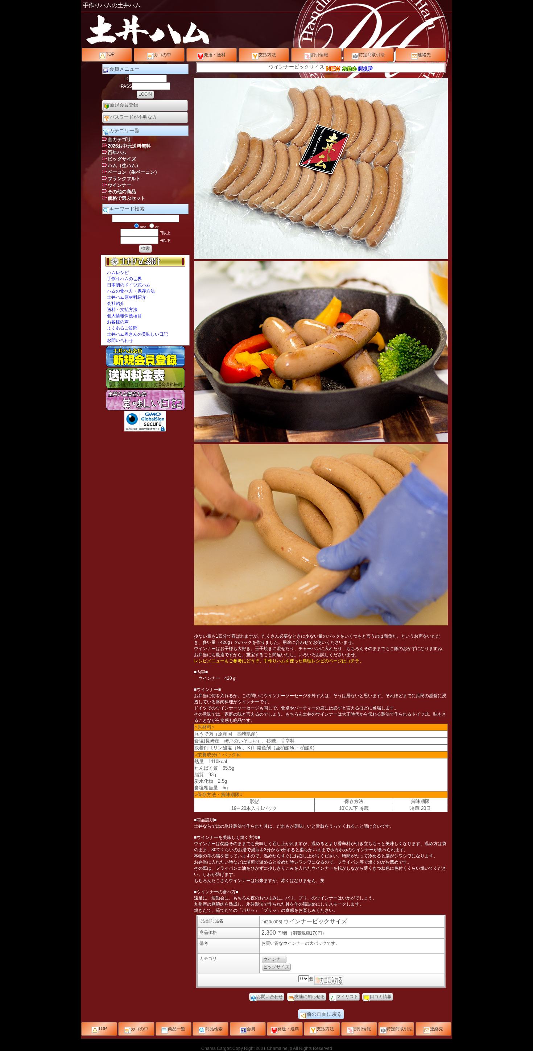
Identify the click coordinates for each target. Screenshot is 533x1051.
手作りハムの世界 (124, 278)
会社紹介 (115, 303)
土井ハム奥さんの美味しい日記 (137, 334)
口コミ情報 (381, 996)
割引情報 (319, 54)
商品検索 (214, 1028)
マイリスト (347, 996)
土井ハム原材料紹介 (126, 297)
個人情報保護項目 (124, 315)
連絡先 (424, 54)
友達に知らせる (309, 996)
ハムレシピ (118, 272)
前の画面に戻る (324, 1014)
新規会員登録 (124, 105)
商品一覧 (176, 1028)
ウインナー (274, 959)
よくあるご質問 (122, 328)
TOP (110, 54)
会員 (251, 1028)
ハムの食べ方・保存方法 (131, 291)
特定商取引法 (372, 54)
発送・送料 (215, 54)
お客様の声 (118, 321)
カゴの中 (162, 54)
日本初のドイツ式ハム (128, 284)
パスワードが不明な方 (133, 117)
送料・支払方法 (122, 309)
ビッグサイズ (276, 966)
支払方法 (267, 54)
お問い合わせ (120, 340)
